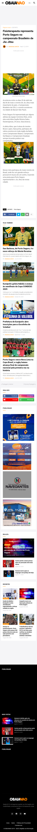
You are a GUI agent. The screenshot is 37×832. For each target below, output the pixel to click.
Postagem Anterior (7, 384)
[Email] (27, 214)
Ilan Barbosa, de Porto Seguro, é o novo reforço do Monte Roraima (18, 249)
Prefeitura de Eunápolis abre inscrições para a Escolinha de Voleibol (16, 324)
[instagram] (20, 813)
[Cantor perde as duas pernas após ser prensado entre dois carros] (8, 563)
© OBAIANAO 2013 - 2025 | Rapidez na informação (18, 828)
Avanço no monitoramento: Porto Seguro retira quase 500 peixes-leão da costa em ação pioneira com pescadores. (10, 631)
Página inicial (7, 27)
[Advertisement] (18, 15)
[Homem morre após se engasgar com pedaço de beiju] (8, 573)
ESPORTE (15, 27)
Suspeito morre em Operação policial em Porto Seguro (25, 602)
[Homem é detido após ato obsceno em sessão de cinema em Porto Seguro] (7, 721)
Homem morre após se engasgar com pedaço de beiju (24, 571)
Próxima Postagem (29, 384)
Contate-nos (18, 825)
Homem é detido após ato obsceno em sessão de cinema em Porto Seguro (24, 720)
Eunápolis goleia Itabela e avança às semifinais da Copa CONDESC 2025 (18, 286)
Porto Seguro (17, 209)
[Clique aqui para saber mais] (18, 652)
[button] (2, 3)
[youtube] (24, 813)
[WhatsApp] (23, 214)
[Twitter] (18, 214)
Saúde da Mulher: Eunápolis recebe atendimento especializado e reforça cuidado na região (10, 604)
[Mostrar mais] (31, 214)
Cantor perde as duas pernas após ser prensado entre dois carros (24, 562)
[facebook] (16, 813)
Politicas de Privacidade (24, 823)
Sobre (13, 823)
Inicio (7, 823)
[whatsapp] (12, 813)
